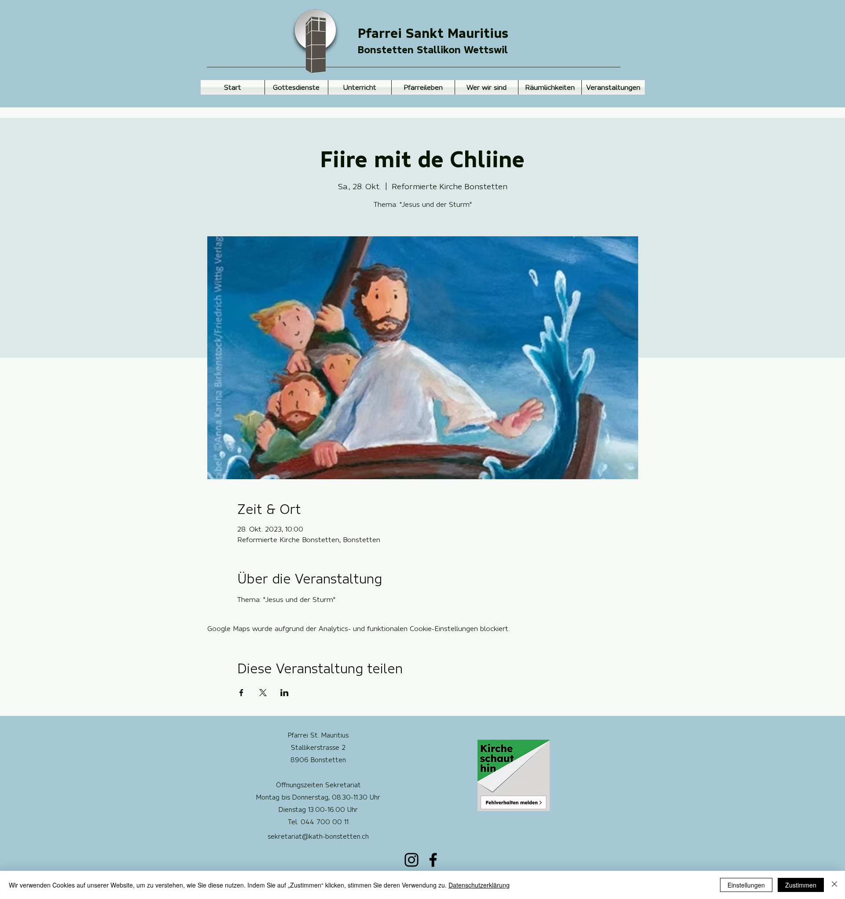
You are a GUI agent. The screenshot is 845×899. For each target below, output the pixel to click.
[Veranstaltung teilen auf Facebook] (241, 692)
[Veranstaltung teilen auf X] (263, 692)
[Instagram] (411, 860)
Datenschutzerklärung (479, 885)
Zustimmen (800, 885)
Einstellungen (746, 885)
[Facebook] (433, 860)
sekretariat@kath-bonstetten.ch (318, 836)
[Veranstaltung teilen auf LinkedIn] (284, 692)
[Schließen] (834, 885)
